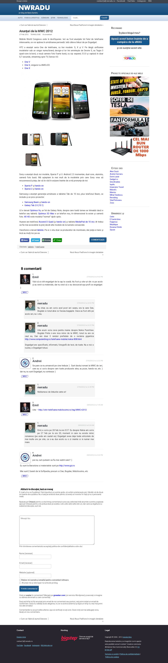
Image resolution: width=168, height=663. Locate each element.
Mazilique (114, 224)
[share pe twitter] (35, 240)
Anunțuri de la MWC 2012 (36, 31)
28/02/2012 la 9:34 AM (86, 425)
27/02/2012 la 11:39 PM (85, 387)
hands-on (39, 185)
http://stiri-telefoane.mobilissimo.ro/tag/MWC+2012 (62, 410)
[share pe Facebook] (24, 240)
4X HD (27, 216)
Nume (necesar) (26, 553)
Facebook (121, 1)
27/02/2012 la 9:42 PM (95, 277)
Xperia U (28, 189)
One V (27, 62)
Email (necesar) (25, 563)
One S (27, 65)
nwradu (42, 303)
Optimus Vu (35, 210)
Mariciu (113, 192)
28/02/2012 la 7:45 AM (95, 405)
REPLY (25, 292)
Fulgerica (113, 222)
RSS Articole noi (46, 645)
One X (27, 68)
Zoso (112, 203)
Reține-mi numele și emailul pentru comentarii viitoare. (45, 580)
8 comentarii (47, 34)
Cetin (112, 217)
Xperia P (28, 185)
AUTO (20, 18)
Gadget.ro (114, 179)
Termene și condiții (112, 654)
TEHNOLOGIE (62, 18)
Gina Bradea (115, 182)
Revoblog (114, 198)
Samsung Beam (32, 202)
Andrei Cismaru (116, 174)
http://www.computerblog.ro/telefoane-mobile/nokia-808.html (53, 339)
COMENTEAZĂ (97, 240)
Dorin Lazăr (114, 177)
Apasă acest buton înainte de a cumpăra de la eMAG (129, 40)
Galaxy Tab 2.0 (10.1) (34, 205)
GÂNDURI (45, 18)
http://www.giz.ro (67, 465)
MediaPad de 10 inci (84, 222)
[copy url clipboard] (57, 240)
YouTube (131, 1)
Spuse (112, 230)
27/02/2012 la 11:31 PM (94, 361)
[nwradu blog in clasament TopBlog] (129, 57)
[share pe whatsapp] (46, 240)
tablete (40, 230)
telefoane (40, 247)
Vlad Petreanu (116, 200)
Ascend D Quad (46, 222)
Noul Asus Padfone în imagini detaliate (86, 25)
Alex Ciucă (114, 171)
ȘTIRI (53, 18)
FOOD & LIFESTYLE (31, 18)
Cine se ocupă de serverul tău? (86, 638)
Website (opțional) (26, 572)
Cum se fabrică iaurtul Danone (33, 25)
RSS (149, 1)
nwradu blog (127, 637)
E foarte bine (115, 219)
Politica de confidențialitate (130, 654)
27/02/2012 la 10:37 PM (85, 325)
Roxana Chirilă (116, 227)
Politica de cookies (112, 657)
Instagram (141, 1)
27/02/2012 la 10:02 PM (85, 303)
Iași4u (112, 184)
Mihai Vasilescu (116, 195)
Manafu (113, 190)
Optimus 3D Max (46, 213)
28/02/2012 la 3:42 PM (95, 455)
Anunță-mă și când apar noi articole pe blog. (40, 583)
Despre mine (22, 1)
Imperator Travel (117, 187)
